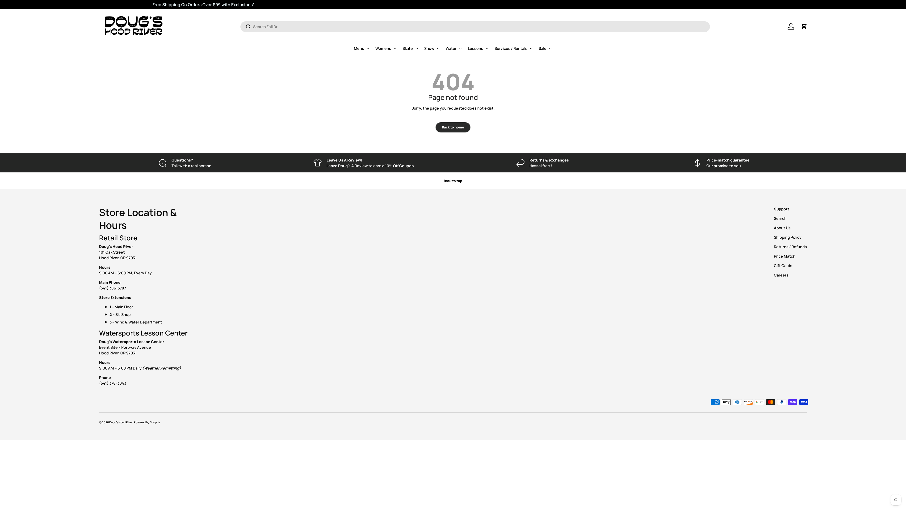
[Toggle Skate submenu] (416, 48)
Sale (542, 48)
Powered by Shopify (147, 422)
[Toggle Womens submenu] (395, 48)
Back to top (453, 180)
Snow (429, 48)
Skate (408, 48)
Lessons (475, 48)
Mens (359, 48)
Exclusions (188, 4)
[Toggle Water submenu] (460, 48)
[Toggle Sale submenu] (550, 48)
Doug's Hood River (121, 422)
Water (451, 48)
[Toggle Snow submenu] (438, 48)
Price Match (784, 256)
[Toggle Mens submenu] (368, 48)
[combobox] (475, 26)
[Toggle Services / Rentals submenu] (531, 48)
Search (780, 218)
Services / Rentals (511, 48)
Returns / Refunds (790, 246)
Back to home (453, 127)
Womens (383, 48)
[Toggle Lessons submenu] (487, 48)
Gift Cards (783, 265)
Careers (781, 275)
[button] (804, 26)
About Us (782, 227)
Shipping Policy (787, 237)
